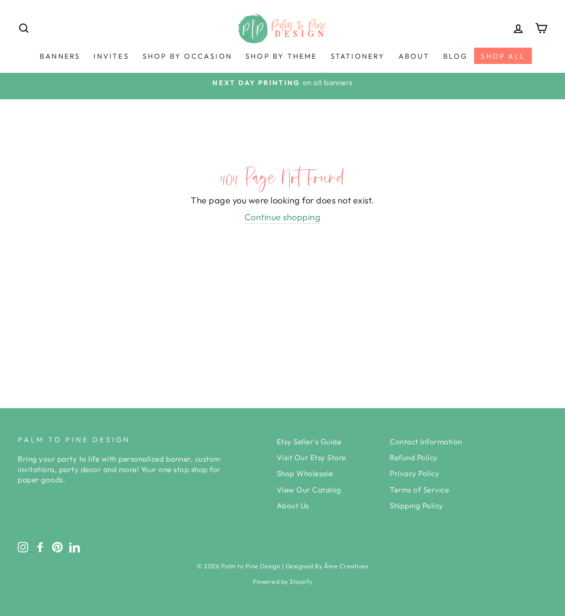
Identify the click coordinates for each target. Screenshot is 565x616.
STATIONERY (358, 56)
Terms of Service (419, 489)
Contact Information (426, 441)
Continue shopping (283, 216)
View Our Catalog (309, 489)
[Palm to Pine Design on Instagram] (23, 546)
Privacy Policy (414, 473)
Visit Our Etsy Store (311, 457)
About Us (293, 505)
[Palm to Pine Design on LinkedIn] (74, 546)
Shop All (503, 56)
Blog (455, 56)
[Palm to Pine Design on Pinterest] (57, 546)
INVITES (111, 56)
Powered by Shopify (283, 582)
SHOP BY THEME (281, 56)
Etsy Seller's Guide (309, 441)
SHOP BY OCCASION (187, 56)
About (414, 56)
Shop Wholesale (305, 473)
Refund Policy (414, 457)
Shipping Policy (416, 505)
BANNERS (60, 56)
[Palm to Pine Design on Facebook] (40, 546)
